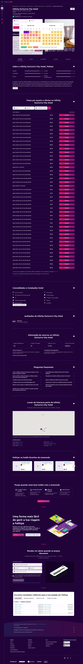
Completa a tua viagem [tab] (52, 598)
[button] (2, 2)
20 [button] (39, 37)
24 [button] (30, 40)
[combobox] (28, 565)
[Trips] (2, 19)
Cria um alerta (62, 493)
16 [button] (27, 37)
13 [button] (39, 35)
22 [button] (24, 40)
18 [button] (33, 37)
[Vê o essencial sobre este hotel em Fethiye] (74, 66)
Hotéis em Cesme (17, 611)
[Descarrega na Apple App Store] (66, 645)
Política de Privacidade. (36, 582)
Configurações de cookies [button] (18, 275)
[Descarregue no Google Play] (66, 642)
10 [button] (30, 35)
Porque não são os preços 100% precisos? (23, 632)
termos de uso (28, 582)
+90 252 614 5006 (16, 14)
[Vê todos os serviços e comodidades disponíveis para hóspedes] (74, 288)
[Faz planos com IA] (2, 16)
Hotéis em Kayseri (47, 611)
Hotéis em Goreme (18, 607)
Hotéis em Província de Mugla (39, 6)
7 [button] (49, 35)
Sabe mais (56, 271)
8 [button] (52, 35)
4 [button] (33, 32)
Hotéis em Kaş (17, 609)
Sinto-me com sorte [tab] (40, 598)
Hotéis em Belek (17, 606)
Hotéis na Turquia (30, 6)
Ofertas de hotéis (15, 6)
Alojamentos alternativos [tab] (29, 598)
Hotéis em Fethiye (49, 6)
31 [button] (58, 43)
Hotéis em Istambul (18, 604)
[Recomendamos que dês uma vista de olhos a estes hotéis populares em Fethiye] (74, 457)
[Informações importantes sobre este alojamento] (74, 336)
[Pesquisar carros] (2, 11)
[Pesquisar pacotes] (2, 13)
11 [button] (33, 35)
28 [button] (22, 43)
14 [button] (49, 37)
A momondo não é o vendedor (21, 627)
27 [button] (39, 40)
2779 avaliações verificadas (26, 16)
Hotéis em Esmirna (47, 607)
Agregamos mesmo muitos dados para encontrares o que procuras (29, 629)
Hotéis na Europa (23, 6)
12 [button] (36, 35)
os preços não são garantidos (41, 624)
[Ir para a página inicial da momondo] (8, 1)
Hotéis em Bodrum (47, 606)
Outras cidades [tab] (18, 598)
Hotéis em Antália (47, 604)
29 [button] (24, 43)
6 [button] (39, 32)
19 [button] (36, 37)
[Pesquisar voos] (2, 5)
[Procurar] (2, 8)
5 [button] (36, 32)
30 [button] (27, 43)
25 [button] (33, 40)
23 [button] (27, 40)
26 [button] (36, 40)
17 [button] (30, 37)
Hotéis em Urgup (47, 609)
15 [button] (24, 37)
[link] (43, 501)
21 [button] (49, 40)
